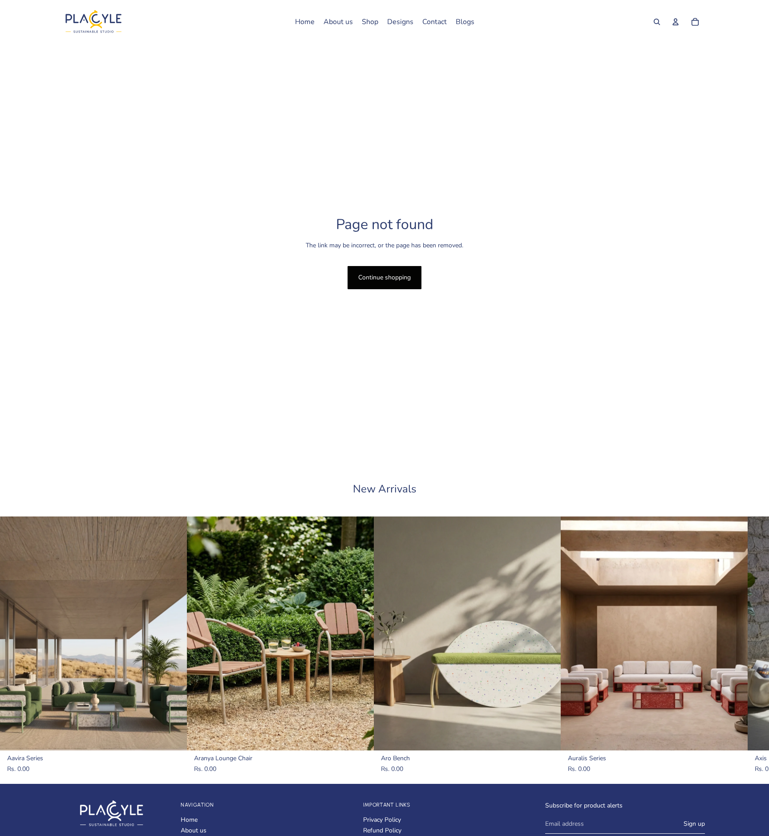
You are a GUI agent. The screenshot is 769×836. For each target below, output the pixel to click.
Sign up (694, 824)
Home (189, 820)
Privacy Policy (382, 820)
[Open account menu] (675, 22)
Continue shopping (384, 277)
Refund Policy (382, 830)
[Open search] (657, 22)
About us (193, 830)
